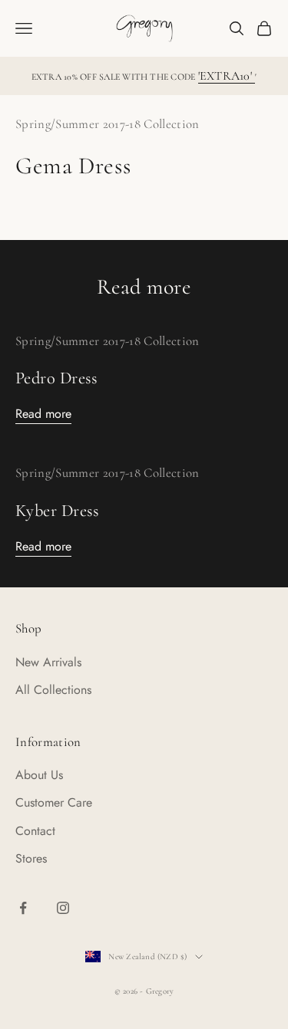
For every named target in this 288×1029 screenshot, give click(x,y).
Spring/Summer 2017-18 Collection (107, 124)
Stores (31, 858)
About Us (39, 775)
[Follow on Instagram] (63, 908)
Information (48, 742)
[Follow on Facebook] (23, 908)
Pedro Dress (56, 377)
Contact (35, 831)
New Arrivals (48, 662)
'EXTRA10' (226, 76)
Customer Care (53, 802)
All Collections (53, 690)
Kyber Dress (57, 510)
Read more (43, 413)
